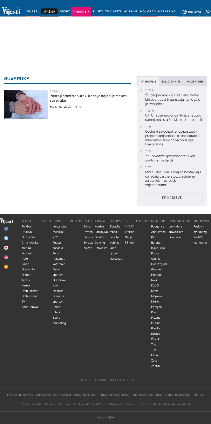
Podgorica (157, 226)
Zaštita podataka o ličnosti (157, 404)
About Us (184, 404)
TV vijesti (129, 223)
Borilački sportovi (58, 298)
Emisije (129, 232)
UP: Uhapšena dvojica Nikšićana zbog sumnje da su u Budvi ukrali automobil (173, 117)
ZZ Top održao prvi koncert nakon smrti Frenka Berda (170, 158)
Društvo (27, 232)
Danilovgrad (159, 264)
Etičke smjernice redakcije (53, 395)
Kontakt (199, 395)
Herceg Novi (156, 277)
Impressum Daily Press (147, 395)
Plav (154, 312)
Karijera (50, 404)
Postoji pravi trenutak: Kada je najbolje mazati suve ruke (88, 98)
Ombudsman (30, 291)
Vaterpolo (59, 264)
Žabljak (156, 366)
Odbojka (58, 291)
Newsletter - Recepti (122, 404)
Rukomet (58, 258)
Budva (155, 253)
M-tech (26, 275)
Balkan (88, 226)
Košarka (58, 248)
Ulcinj (154, 355)
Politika (26, 226)
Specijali (116, 380)
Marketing (201, 221)
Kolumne (142, 221)
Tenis (56, 253)
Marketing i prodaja (177, 395)
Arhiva (100, 380)
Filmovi (129, 242)
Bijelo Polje (158, 248)
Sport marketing (59, 320)
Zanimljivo (101, 232)
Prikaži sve (172, 197)
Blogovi (84, 380)
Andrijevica (158, 232)
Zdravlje (56, 91)
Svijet (88, 221)
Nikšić (155, 301)
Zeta (154, 360)
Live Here (175, 237)
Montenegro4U (180, 221)
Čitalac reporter (31, 404)
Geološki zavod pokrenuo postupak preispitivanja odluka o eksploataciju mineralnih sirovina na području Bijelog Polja (172, 137)
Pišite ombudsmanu (20, 395)
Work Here (175, 226)
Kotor (154, 291)
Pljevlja (155, 328)
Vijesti (26, 221)
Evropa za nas (88, 245)
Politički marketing (200, 239)
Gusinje (156, 269)
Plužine (156, 317)
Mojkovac (157, 296)
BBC (130, 380)
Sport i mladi (57, 309)
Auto (25, 258)
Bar (153, 237)
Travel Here (176, 232)
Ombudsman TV (30, 298)
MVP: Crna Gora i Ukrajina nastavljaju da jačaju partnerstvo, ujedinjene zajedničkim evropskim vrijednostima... (173, 178)
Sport (57, 221)
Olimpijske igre (59, 282)
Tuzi (153, 350)
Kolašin (155, 285)
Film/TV (99, 237)
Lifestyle (116, 221)
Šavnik (155, 339)
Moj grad (158, 221)
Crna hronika (30, 242)
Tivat (154, 344)
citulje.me (194, 12)
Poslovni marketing (200, 229)
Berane (156, 242)
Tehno (26, 280)
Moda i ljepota (114, 234)
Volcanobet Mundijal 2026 (60, 232)
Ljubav (114, 253)
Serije (128, 237)
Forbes (45, 221)
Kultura (26, 248)
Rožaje (155, 334)
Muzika (99, 226)
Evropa (88, 232)
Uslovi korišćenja (85, 395)
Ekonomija (28, 237)
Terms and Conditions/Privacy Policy (82, 404)
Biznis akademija (28, 266)
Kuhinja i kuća (115, 245)
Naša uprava (30, 307)
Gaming (100, 242)
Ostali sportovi (58, 272)
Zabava (100, 221)
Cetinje (156, 258)
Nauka (26, 285)
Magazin (75, 221)
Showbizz (101, 248)
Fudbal (57, 242)
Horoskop (116, 258)
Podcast (27, 253)
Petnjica (156, 307)
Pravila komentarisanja (114, 395)
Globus (88, 237)
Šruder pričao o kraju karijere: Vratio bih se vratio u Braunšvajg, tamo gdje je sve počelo (172, 99)
